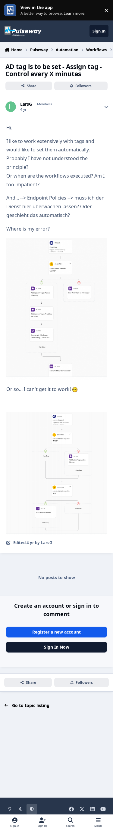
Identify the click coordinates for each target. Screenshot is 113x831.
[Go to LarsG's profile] (10, 106)
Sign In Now (56, 647)
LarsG (26, 104)
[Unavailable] (56, 242)
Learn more (11, 10)
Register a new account (56, 632)
